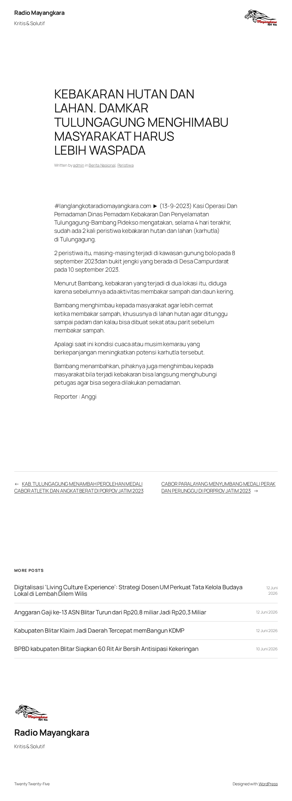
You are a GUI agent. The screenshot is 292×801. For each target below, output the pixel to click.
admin (78, 165)
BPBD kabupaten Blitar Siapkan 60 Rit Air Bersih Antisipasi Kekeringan (106, 648)
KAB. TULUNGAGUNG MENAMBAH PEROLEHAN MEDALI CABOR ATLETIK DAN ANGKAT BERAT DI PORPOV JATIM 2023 (78, 487)
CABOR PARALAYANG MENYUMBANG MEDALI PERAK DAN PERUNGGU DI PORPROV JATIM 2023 (218, 487)
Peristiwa (125, 165)
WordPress (268, 783)
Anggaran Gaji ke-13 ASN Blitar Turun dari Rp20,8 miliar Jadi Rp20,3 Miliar (110, 612)
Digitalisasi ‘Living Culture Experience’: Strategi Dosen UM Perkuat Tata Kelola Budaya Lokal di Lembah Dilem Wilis (128, 590)
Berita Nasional (102, 165)
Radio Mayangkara (39, 13)
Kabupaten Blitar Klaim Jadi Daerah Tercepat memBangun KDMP (99, 630)
